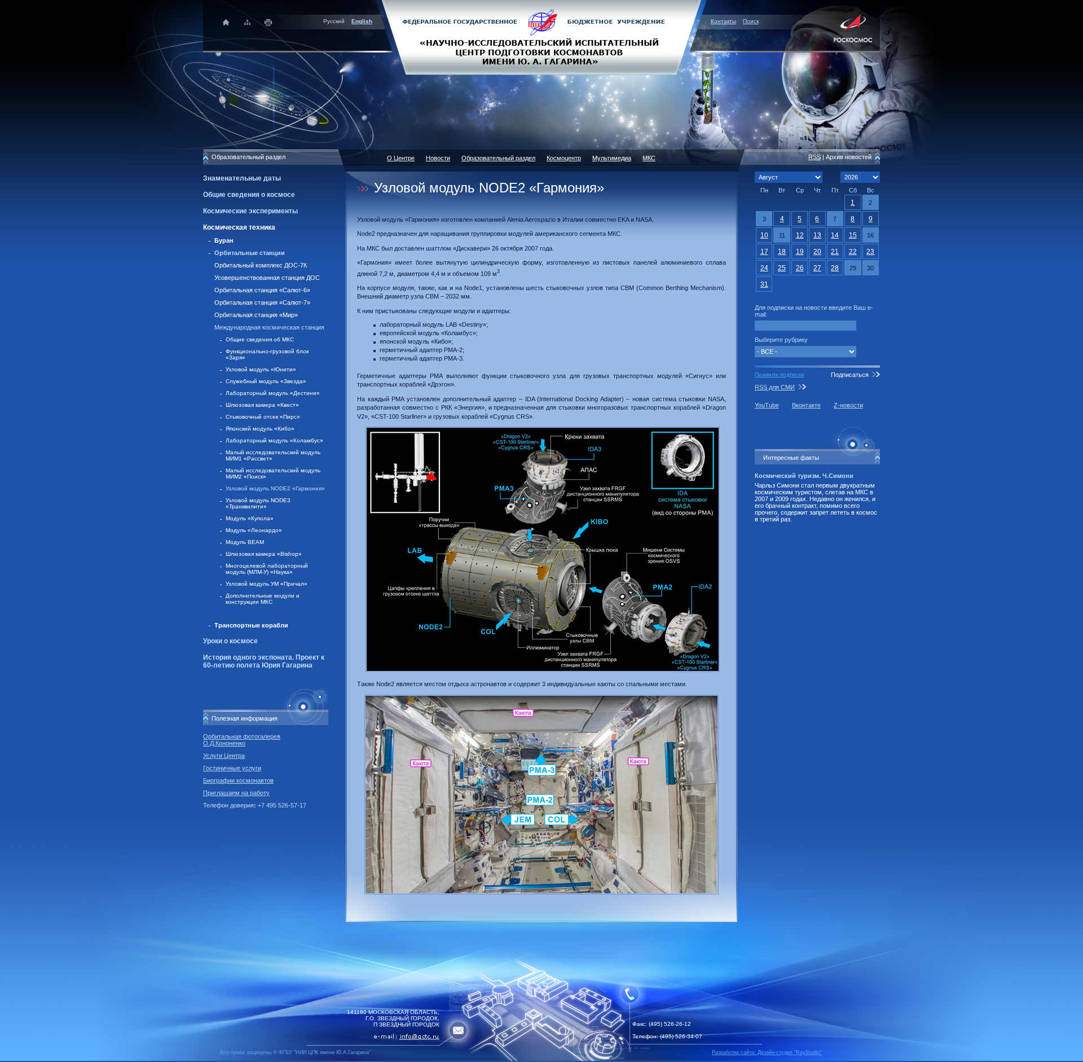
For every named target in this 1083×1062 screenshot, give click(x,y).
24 (764, 268)
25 (782, 268)
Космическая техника (239, 227)
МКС (648, 158)
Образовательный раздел (498, 158)
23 (870, 252)
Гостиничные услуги (232, 768)
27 (817, 268)
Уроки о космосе (230, 641)
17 (764, 252)
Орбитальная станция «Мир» (256, 314)
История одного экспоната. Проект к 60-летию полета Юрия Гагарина (263, 661)
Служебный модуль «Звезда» (266, 381)
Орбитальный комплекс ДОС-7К (260, 265)
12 (800, 235)
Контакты (723, 21)
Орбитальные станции (249, 252)
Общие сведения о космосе (249, 195)
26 (800, 268)
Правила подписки (779, 374)
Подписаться (850, 374)
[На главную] (541, 37)
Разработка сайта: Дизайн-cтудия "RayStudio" (767, 1052)
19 (800, 252)
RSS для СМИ (775, 387)
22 (853, 252)
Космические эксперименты (250, 211)
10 (764, 235)
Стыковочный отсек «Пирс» (263, 417)
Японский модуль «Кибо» (260, 428)
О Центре (401, 158)
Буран (224, 240)
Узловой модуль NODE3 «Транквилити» (258, 503)
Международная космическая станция (269, 327)
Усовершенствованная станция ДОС (267, 277)
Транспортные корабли (251, 625)
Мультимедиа (611, 158)
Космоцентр (564, 158)
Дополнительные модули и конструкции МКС (263, 599)
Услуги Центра (224, 755)
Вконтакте (806, 405)
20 (817, 252)
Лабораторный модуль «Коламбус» (274, 440)
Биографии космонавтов (238, 780)
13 (817, 235)
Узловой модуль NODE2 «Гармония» (275, 488)
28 (835, 268)
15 (853, 235)
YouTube (767, 405)
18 (782, 252)
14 (835, 235)
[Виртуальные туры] (541, 1059)
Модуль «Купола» (250, 518)
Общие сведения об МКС (260, 339)
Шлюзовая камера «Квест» (262, 405)
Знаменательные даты (242, 178)
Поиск (751, 21)
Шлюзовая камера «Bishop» (264, 554)
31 (764, 284)
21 (835, 252)
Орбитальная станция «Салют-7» (262, 302)
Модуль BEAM (245, 542)
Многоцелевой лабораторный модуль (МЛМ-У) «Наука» (267, 569)
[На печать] (269, 22)
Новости (438, 158)
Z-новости (848, 405)
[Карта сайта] (247, 22)
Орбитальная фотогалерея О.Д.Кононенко (241, 740)
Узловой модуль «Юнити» (261, 369)
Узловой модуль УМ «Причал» (266, 584)
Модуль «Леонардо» (254, 530)
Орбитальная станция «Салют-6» (262, 290)
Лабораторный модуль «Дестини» (273, 393)
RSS (814, 156)
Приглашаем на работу (236, 792)
